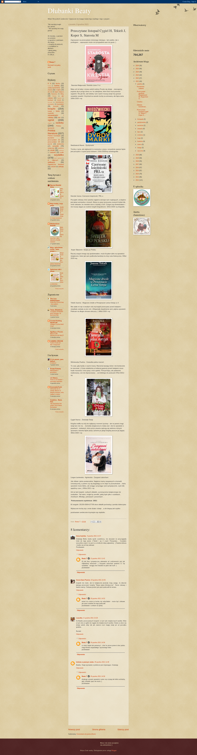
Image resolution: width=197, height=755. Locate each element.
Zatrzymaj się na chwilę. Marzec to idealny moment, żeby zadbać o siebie (57, 391)
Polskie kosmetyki (54, 136)
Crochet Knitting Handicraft (56, 321)
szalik (62, 152)
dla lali (50, 92)
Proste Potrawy (55, 368)
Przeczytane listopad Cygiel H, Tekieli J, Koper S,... (142, 112)
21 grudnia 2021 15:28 (90, 618)
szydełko (59, 154)
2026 (137, 65)
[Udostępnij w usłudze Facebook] (98, 522)
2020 (137, 155)
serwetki (55, 146)
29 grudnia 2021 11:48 (102, 662)
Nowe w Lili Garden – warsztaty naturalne (57, 380)
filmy (62, 94)
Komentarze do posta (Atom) (86, 734)
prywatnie (51, 138)
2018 (137, 161)
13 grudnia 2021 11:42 (97, 558)
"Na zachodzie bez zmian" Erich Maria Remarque (56, 405)
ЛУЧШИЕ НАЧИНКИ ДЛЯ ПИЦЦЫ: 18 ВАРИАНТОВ (56, 313)
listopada (140, 119)
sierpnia (140, 128)
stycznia (140, 151)
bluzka (58, 83)
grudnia (140, 84)
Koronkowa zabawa (140, 87)
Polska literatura (52, 132)
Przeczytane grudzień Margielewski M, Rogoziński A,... (142, 95)
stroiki (52, 150)
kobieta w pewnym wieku (85, 662)
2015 (137, 170)
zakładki (53, 166)
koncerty (50, 102)
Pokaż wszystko (59, 288)
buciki (49, 85)
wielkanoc (51, 162)
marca (139, 144)
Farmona (54, 94)
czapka (58, 90)
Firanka (54, 96)
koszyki (55, 106)
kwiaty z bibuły (54, 111)
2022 (137, 78)
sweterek (53, 152)
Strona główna (98, 729)
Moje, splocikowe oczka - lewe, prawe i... (56, 249)
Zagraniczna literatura (56, 164)
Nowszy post (74, 729)
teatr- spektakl (58, 158)
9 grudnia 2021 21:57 (94, 536)
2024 (137, 72)
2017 (137, 164)
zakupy (61, 166)
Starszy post (123, 729)
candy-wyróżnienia (54, 88)
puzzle (50, 144)
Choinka (139, 102)
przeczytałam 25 (54, 140)
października (141, 122)
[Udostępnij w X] (96, 522)
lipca (139, 132)
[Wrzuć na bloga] (94, 522)
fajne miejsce (59, 92)
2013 (137, 177)
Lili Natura (53, 378)
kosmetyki (60, 104)
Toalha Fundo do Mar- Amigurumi (55, 343)
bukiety (57, 86)
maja (139, 138)
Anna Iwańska (81, 536)
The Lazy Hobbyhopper (55, 299)
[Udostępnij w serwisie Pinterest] (100, 522)
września (140, 125)
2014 (137, 174)
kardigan (50, 100)
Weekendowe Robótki (54, 224)
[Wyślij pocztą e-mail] (92, 522)
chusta (50, 90)
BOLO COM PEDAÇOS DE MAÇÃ (57, 334)
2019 (137, 158)
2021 (137, 81)
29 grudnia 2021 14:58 (97, 676)
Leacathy (79, 618)
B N (49, 83)
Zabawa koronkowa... (142, 105)
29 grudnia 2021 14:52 (97, 598)
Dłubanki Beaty (69, 10)
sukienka (61, 150)
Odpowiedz (79, 550)
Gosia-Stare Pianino (83, 580)
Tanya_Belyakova (56, 310)
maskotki (51, 113)
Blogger (113, 750)
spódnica (61, 148)
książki (51, 108)
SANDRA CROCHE (56, 341)
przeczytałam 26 (54, 142)
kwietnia (140, 141)
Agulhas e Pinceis (56, 332)
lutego (139, 147)
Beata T (84, 558)
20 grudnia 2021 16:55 (98, 580)
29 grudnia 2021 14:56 (97, 642)
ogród (51, 120)
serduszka (60, 144)
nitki (59, 117)
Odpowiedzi (82, 554)
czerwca (140, 135)
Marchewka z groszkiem (54, 371)
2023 (137, 75)
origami (50, 123)
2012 (137, 180)
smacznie (51, 148)
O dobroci (53, 363)
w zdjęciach (53, 160)
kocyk (59, 100)
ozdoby (60, 122)
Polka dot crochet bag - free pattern (57, 303)
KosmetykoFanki (56, 387)
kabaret (59, 98)
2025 (137, 68)
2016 (137, 167)
